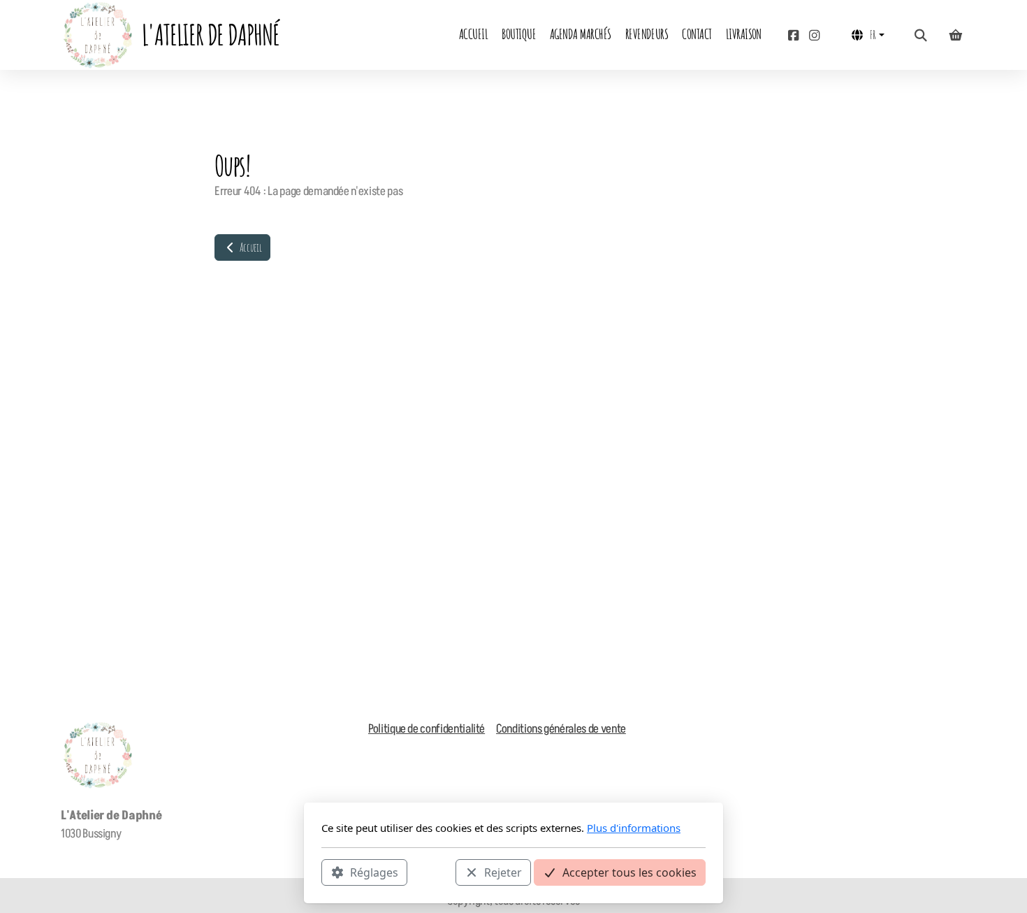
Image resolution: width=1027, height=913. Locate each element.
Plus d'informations (633, 828)
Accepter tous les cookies (629, 871)
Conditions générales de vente (561, 729)
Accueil (249, 247)
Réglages (374, 871)
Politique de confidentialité (426, 729)
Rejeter (503, 871)
